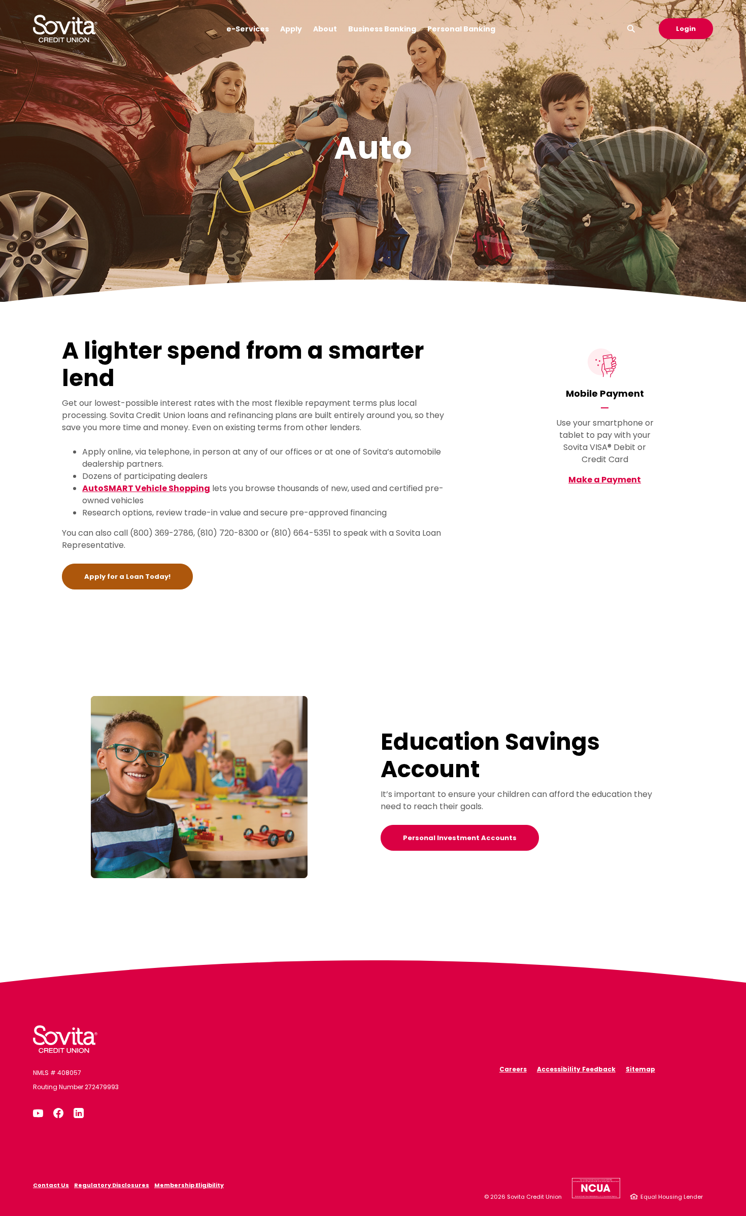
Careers (513, 1069)
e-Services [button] (247, 29)
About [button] (325, 29)
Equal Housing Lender (671, 1197)
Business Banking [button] (382, 29)
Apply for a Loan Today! (138, 576)
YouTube (38, 1113)
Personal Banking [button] (461, 29)
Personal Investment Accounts (460, 838)
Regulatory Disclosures (111, 1185)
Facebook (58, 1113)
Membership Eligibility (189, 1185)
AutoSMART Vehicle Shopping (146, 488)
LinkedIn (79, 1113)
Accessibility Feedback (576, 1069)
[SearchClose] (631, 28)
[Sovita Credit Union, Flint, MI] (65, 1039)
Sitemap (640, 1069)
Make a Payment (604, 479)
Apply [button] (291, 29)
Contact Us (51, 1185)
